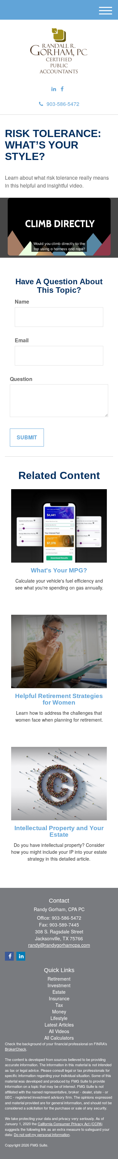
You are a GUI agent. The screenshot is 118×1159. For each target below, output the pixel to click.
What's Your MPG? (59, 570)
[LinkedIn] (53, 89)
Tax (59, 1005)
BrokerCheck (15, 1048)
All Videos (59, 1031)
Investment (59, 985)
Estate (59, 992)
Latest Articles (59, 1024)
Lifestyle (59, 1018)
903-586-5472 (63, 104)
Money (59, 1011)
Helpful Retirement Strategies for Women (59, 699)
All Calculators (59, 1037)
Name (22, 301)
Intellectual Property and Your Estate (59, 831)
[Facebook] (62, 89)
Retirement (59, 978)
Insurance (59, 998)
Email (22, 340)
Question (21, 379)
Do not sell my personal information (41, 1134)
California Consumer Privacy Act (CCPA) (70, 1123)
